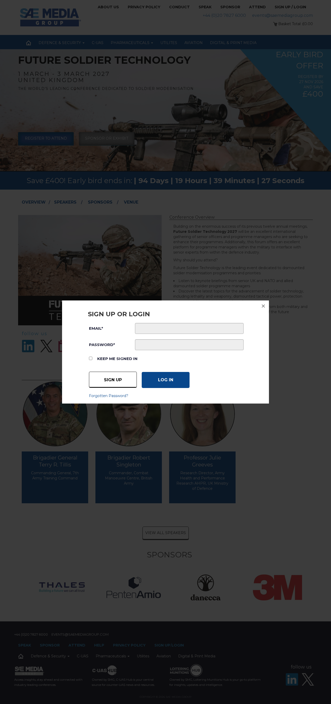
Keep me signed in (117, 358)
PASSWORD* (102, 344)
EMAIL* (96, 328)
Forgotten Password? (108, 395)
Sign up (113, 379)
